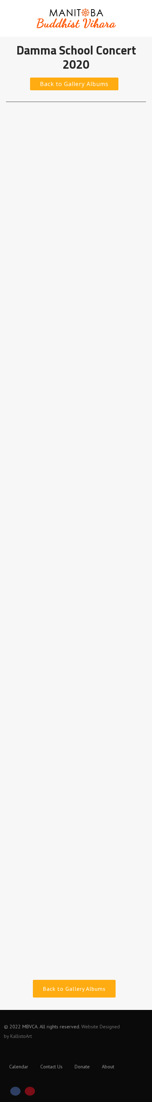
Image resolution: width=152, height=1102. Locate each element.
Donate (82, 1066)
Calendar (18, 1066)
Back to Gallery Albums (74, 84)
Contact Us (51, 1066)
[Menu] (131, 15)
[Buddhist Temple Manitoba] (76, 33)
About (108, 1066)
